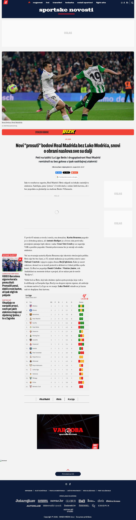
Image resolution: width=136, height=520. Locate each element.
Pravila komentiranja (57, 491)
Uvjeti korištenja (41, 491)
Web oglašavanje (89, 491)
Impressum (28, 491)
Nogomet (38, 2)
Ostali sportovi (85, 2)
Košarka (69, 2)
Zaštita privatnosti (74, 491)
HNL (47, 2)
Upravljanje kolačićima (68, 496)
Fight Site (101, 2)
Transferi (57, 2)
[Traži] (132, 2)
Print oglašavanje (104, 491)
